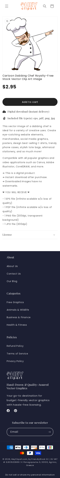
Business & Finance (19, 317)
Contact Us (14, 273)
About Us (12, 266)
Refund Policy (15, 346)
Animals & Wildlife (18, 309)
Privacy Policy (15, 361)
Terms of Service (17, 353)
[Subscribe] (49, 432)
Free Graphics (15, 302)
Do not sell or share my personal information (30, 474)
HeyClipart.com (19, 459)
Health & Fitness (17, 325)
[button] (6, 6)
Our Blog (12, 281)
